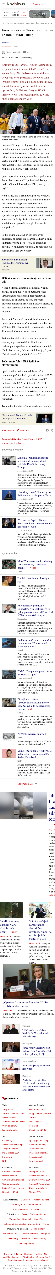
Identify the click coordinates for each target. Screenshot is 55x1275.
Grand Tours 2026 (37, 1130)
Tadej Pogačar (35, 1121)
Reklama (28, 1254)
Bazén (24, 1214)
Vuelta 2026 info (36, 1109)
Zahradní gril (34, 1224)
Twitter (19, 1254)
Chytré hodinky (39, 1238)
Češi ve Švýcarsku (10, 1184)
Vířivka (46, 1224)
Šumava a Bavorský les (13, 1180)
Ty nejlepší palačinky (38, 1140)
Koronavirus (7, 443)
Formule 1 (7, 1157)
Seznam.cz (38, 4)
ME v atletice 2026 (11, 1153)
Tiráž (46, 1254)
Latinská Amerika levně (13, 1188)
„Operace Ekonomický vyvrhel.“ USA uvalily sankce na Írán (25, 1004)
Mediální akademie (11, 1257)
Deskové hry (12, 1238)
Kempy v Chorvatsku (12, 1171)
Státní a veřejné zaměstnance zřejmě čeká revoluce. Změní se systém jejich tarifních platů (40, 930)
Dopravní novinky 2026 (39, 1180)
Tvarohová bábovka (38, 1153)
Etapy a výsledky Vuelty (40, 1113)
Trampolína (14, 1219)
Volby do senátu (9, 1126)
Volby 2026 (7, 1109)
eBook (8, 52)
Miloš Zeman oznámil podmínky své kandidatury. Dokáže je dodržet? (34, 564)
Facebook (8, 1254)
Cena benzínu (34, 1204)
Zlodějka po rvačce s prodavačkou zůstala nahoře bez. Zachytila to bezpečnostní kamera (33, 704)
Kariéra (38, 1254)
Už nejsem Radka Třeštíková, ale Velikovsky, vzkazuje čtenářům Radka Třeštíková (35, 754)
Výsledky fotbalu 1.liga (12, 1144)
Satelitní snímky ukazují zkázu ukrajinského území (10, 926)
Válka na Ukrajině (24, 678)
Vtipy (19, 572)
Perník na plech (36, 1161)
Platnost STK (35, 1192)
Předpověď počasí (41, 1200)
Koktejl (20, 713)
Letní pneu (45, 1233)
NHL (4, 1161)
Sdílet (18, 52)
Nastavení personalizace (36, 1260)
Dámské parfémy (30, 1233)
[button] (27, 118)
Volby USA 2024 (8, 422)
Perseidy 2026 (18, 1204)
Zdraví (20, 650)
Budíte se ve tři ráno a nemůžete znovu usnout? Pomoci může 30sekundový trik (34, 643)
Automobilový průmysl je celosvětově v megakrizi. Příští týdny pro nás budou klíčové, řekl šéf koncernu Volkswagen (35, 610)
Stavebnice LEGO (11, 1233)
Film (19, 582)
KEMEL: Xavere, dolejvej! (31, 733)
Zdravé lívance (36, 1148)
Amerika (5, 270)
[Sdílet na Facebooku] (47, 430)
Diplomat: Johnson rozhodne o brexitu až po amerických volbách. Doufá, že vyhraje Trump (32, 462)
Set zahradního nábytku (15, 1224)
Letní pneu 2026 (36, 1171)
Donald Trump (28, 439)
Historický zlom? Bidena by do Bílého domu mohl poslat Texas (34, 493)
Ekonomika (22, 619)
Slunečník (26, 1219)
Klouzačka (38, 1219)
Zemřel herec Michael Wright (33, 578)
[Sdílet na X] (51, 430)
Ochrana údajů (43, 1257)
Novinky (5, 42)
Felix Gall (33, 1126)
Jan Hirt (32, 1117)
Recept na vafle (36, 1157)
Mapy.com (25, 1200)
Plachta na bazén (38, 1214)
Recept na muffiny (37, 1144)
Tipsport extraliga (10, 1148)
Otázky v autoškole (38, 1188)
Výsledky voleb (9, 1117)
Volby (18, 443)
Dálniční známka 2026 (39, 1175)
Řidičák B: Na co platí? (39, 1184)
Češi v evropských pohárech (26, 1209)
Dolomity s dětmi (10, 1192)
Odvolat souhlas (14, 1260)
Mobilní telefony (38, 1229)
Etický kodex (28, 1257)
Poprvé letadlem (9, 1175)
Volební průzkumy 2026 (13, 1113)
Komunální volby (10, 1130)
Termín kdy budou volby (13, 1121)
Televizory (25, 1238)
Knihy (19, 761)
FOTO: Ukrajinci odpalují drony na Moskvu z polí (34, 672)
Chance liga (7, 1140)
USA (40, 439)
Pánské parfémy (26, 1243)
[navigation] (3, 4)
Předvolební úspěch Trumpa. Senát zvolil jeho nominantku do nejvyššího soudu (34, 523)
